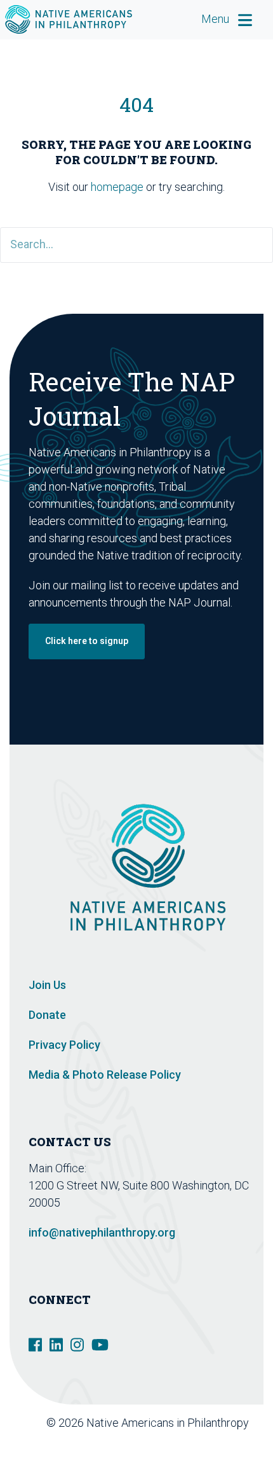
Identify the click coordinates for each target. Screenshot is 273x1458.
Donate (47, 1014)
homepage (117, 186)
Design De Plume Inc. (201, 1440)
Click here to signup (86, 641)
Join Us (47, 985)
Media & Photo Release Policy (105, 1074)
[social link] (35, 1343)
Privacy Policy (64, 1044)
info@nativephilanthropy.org (102, 1232)
